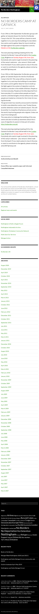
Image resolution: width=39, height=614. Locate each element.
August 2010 (5, 351)
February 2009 (5, 412)
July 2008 (4, 433)
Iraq (16, 525)
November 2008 (6, 423)
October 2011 (5, 319)
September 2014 (6, 287)
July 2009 (4, 394)
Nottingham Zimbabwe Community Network (15, 231)
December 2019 (6, 269)
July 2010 (4, 355)
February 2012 (5, 312)
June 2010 (4, 358)
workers (27, 537)
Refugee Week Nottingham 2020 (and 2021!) (14, 555)
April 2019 (4, 272)
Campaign (4, 520)
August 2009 (5, 390)
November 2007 (6, 462)
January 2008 (5, 455)
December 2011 (6, 315)
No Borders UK (5, 252)
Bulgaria (18, 518)
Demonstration (6, 523)
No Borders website (17, 48)
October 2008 (5, 426)
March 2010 (5, 369)
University (17, 537)
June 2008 (4, 437)
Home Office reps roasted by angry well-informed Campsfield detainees (16, 166)
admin (11, 28)
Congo (27, 520)
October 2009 (5, 383)
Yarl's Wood (5, 540)
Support (4, 537)
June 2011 (4, 330)
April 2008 (4, 444)
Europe (15, 522)
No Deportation (9, 531)
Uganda (10, 537)
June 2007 (4, 480)
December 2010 (6, 344)
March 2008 (5, 448)
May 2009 (4, 401)
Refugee (24, 534)
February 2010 (5, 373)
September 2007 (6, 469)
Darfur (32, 520)
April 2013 (4, 294)
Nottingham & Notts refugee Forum (12, 224)
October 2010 (5, 347)
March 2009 (5, 408)
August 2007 (5, 473)
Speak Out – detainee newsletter (21, 597)
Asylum (3, 518)
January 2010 (5, 376)
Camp (35, 518)
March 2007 (5, 491)
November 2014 (6, 283)
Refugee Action (5, 238)
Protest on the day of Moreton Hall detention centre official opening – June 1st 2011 (19, 601)
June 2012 (4, 308)
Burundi (24, 518)
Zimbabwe (14, 540)
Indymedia (12, 525)
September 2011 (6, 322)
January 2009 (5, 415)
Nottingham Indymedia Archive (10, 227)
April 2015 (4, 280)
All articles (5, 17)
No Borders (22, 527)
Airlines (10, 515)
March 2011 (5, 337)
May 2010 (4, 362)
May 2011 (4, 333)
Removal (30, 535)
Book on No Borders (7, 552)
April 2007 (4, 487)
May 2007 (4, 483)
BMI (7, 518)
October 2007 (5, 466)
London (35, 525)
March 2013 (5, 297)
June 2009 (4, 398)
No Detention (23, 531)
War (23, 537)
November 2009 (6, 380)
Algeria (16, 515)
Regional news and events (9, 210)
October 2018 (5, 276)
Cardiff (17, 520)
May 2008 (4, 441)
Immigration (5, 525)
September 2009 (6, 387)
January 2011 (5, 340)
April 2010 (4, 365)
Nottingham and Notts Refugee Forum (13, 568)
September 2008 (6, 430)
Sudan (35, 535)
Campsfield (11, 520)
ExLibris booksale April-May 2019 (11, 564)
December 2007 (6, 458)
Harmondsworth (28, 523)
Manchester (5, 528)
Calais (30, 518)
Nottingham (8, 534)
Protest (18, 535)
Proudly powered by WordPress (9, 611)
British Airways (12, 518)
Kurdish (21, 525)
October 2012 (5, 305)
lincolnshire (27, 525)
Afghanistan (4, 515)
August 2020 (5, 265)
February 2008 (5, 451)
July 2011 (4, 326)
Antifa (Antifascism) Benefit (9, 158)
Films (21, 522)
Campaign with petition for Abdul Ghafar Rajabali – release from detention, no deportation (18, 592)
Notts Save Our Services (8, 234)
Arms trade (32, 515)
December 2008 (6, 419)
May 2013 (4, 290)
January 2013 (5, 301)
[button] (36, 7)
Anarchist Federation (23, 515)
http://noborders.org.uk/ (9, 124)
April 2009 (4, 405)
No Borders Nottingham (10, 10)
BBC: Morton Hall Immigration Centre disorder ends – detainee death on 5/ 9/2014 (19, 582)
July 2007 (4, 476)
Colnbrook (22, 520)
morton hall (12, 528)
